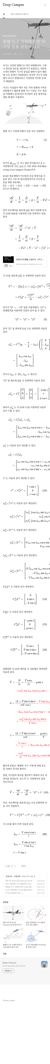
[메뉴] (45, 5)
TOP (45, 1001)
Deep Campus (13, 5)
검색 (40, 5)
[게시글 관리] (15, 866)
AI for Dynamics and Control (13, 966)
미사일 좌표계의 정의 (13, 893)
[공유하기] (12, 866)
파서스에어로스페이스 (20, 14)
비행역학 (17, 876)
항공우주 (9, 876)
